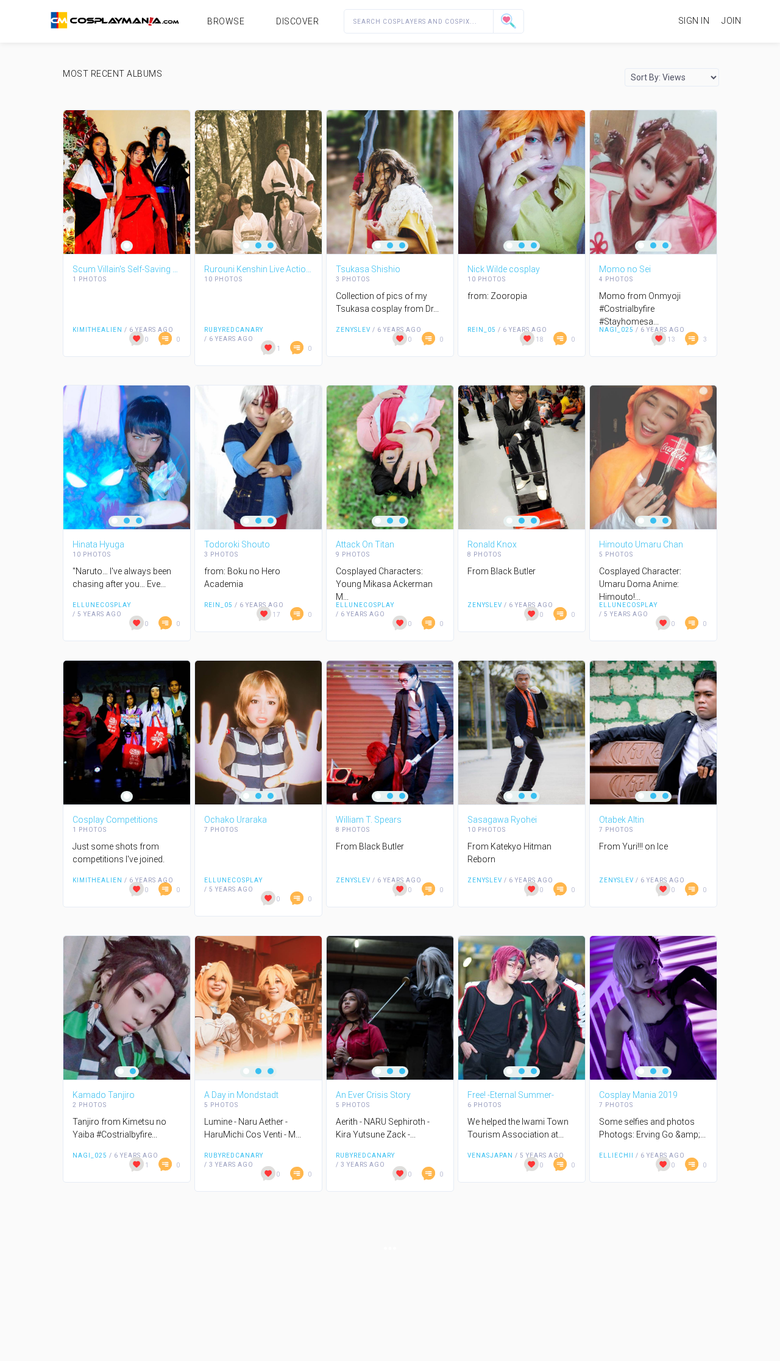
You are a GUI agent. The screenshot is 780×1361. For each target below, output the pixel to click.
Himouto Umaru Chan (641, 544)
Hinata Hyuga (98, 544)
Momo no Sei (625, 269)
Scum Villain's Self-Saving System (127, 269)
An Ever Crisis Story (373, 1095)
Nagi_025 (616, 329)
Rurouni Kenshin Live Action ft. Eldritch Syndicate (258, 269)
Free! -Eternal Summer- (510, 1095)
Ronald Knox (492, 544)
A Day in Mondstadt (241, 1095)
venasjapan (490, 1155)
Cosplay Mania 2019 (638, 1095)
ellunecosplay (102, 605)
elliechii (616, 1155)
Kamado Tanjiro (104, 1095)
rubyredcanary (233, 329)
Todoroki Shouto (237, 544)
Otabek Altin (621, 820)
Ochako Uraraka (235, 820)
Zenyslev (353, 329)
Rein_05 (481, 329)
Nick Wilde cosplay (503, 269)
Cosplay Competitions (115, 820)
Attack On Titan (365, 544)
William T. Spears (369, 820)
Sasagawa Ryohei (502, 820)
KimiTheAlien (97, 329)
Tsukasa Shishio (368, 269)
